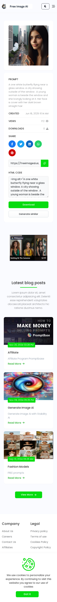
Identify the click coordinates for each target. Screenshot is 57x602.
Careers (7, 536)
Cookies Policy (39, 542)
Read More (15, 364)
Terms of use (38, 536)
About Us (7, 531)
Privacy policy (39, 531)
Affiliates (7, 547)
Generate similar (28, 214)
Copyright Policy (40, 547)
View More (27, 494)
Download (29, 204)
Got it (27, 594)
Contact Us (9, 542)
